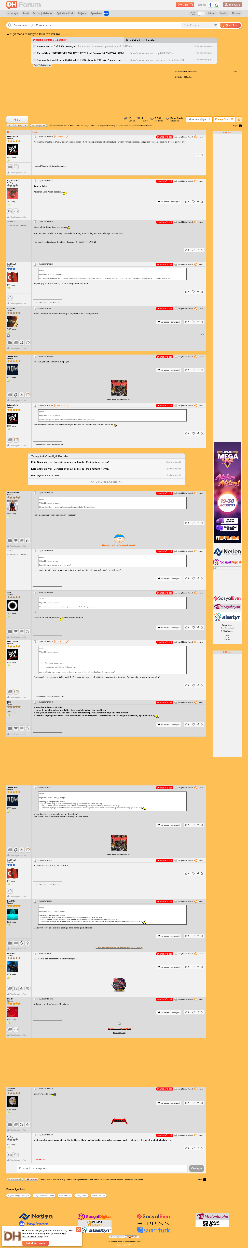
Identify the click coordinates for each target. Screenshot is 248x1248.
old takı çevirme (98, 1195)
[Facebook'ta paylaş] (198, 155)
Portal (25, 13)
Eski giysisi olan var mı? (45, 475)
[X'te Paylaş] (202, 155)
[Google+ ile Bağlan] (216, 5)
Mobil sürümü (228, 628)
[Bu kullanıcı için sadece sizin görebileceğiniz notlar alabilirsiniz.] (8, 160)
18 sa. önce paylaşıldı (203, 53)
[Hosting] (227, 555)
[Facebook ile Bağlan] (210, 5)
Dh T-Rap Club (119, 1033)
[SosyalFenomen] (212, 1226)
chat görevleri (81, 1195)
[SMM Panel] (153, 1233)
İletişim (211, 13)
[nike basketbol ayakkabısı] (153, 1226)
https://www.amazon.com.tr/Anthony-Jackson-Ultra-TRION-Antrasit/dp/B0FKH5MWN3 (158, 60)
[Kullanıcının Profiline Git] (12, 149)
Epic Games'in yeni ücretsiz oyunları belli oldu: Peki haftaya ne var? (70, 462)
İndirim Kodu (67, 13)
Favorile (33, 1179)
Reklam (223, 13)
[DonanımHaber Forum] (24, 5)
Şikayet (200, 137)
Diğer (81, 13)
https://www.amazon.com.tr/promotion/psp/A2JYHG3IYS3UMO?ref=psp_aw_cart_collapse (106, 46)
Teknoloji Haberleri (43, 13)
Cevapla (38, 126)
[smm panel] (227, 609)
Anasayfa (13, 13)
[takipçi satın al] (227, 601)
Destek (236, 13)
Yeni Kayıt (234, 4)
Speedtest (96, 13)
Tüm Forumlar (55, 126)
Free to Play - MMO (72, 126)
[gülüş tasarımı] (95, 1226)
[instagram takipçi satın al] (227, 565)
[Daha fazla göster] (42, 65)
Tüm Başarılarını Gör (18, 173)
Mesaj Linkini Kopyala (185, 137)
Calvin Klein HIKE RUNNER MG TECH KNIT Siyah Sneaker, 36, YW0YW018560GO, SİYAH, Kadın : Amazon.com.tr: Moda (82, 53)
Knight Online (89, 126)
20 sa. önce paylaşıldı (203, 46)
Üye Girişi (182, 4)
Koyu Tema (193, 13)
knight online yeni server (44, 1195)
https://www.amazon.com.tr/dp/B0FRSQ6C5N (152, 53)
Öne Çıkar (17, 125)
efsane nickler (65, 1195)
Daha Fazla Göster (106, 481)
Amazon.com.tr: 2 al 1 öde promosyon (56, 46)
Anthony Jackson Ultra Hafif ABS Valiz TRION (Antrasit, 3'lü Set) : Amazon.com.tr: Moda (82, 60)
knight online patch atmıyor (18, 1195)
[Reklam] (106, 13)
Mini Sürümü (228, 631)
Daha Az (236, 72)
